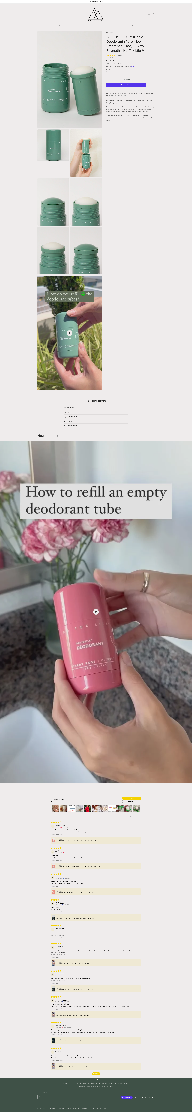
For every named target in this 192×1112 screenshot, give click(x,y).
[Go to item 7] (104, 808)
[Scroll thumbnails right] (139, 808)
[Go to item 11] (136, 808)
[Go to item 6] (96, 808)
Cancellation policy (101, 1108)
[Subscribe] (68, 1097)
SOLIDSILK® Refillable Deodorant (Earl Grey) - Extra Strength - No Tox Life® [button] (75, 918)
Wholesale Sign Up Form (82, 1083)
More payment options (126, 89)
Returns (111, 1083)
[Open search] (126, 817)
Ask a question (132, 801)
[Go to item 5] (88, 808)
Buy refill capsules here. (119, 96)
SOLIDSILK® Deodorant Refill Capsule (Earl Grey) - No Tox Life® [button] (72, 1041)
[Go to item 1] (55, 808)
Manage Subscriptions (122, 1083)
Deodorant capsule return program (89, 1086)
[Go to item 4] (79, 808)
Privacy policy (61, 1108)
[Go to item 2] (63, 808)
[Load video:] (96, 612)
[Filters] (130, 817)
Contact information (90, 1108)
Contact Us (65, 1083)
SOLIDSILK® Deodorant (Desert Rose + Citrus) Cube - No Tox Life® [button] (73, 1015)
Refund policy (53, 1108)
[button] (39, 14)
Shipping (108, 63)
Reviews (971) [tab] (55, 817)
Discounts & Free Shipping (99, 1083)
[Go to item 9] (120, 808)
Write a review (132, 798)
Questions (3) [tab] (63, 817)
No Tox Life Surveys (107, 1086)
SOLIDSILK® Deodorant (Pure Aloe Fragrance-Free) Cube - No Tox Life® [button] (74, 963)
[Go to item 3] (71, 808)
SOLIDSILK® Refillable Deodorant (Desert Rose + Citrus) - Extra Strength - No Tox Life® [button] (78, 840)
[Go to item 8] (112, 808)
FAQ (71, 1083)
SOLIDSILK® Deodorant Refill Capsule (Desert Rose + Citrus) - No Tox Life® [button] (75, 892)
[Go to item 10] (128, 808)
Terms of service (71, 1108)
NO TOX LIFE (45, 1108)
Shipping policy (80, 1108)
